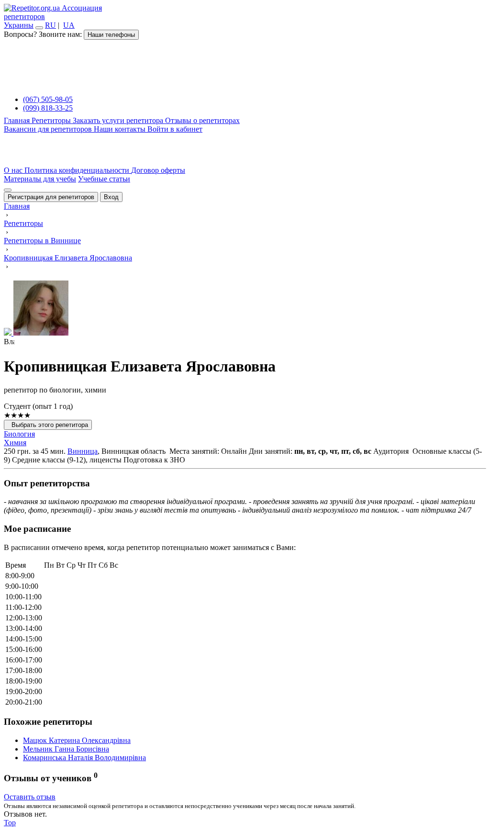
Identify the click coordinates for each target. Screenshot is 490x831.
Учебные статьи (104, 179)
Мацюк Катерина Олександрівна (77, 740)
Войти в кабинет (174, 129)
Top (10, 823)
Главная (18, 120)
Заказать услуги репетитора (119, 120)
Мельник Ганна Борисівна (66, 749)
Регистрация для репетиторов (51, 197)
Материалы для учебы (40, 179)
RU (50, 25)
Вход (111, 197)
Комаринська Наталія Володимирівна (84, 757)
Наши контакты (120, 129)
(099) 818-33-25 (48, 108)
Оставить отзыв (30, 797)
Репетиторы (52, 120)
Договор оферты (158, 170)
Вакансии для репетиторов (49, 129)
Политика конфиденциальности (77, 170)
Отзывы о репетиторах (202, 120)
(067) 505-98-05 (48, 99)
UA (69, 25)
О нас (14, 170)
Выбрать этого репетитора (48, 424)
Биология (19, 434)
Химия (15, 442)
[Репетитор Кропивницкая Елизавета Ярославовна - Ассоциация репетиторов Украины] (245, 309)
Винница (82, 451)
